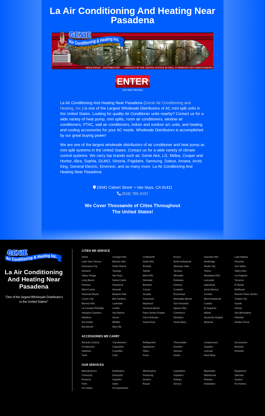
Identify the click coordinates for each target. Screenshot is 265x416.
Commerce (179, 312)
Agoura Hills (179, 308)
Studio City (209, 266)
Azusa (115, 317)
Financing (148, 375)
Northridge (209, 261)
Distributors (118, 371)
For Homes (240, 383)
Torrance (239, 280)
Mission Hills (119, 261)
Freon (146, 355)
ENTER (132, 81)
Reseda (147, 266)
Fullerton (239, 317)
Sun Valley (240, 266)
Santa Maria (179, 322)
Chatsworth (149, 257)
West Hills (148, 275)
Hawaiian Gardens (91, 312)
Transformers (119, 342)
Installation (209, 383)
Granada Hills (211, 257)
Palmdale (178, 280)
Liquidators (179, 371)
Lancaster (209, 280)
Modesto (208, 322)
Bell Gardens (119, 299)
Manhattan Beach (182, 299)
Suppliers (178, 375)
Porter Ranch (119, 266)
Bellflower (240, 289)
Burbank (147, 285)
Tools (84, 355)
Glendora (178, 317)
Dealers (147, 379)
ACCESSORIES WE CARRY (101, 336)
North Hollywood (182, 261)
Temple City (241, 299)
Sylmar (146, 271)
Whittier (116, 322)
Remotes (239, 351)
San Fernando (181, 303)
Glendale (147, 280)
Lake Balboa (241, 257)
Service (177, 383)
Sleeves (177, 351)
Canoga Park (119, 257)
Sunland (86, 271)
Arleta (85, 257)
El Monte (239, 285)
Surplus (239, 379)
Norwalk (116, 289)
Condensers (88, 346)
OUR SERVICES (93, 364)
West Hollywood (212, 299)
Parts (84, 383)
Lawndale (117, 303)
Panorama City (89, 266)
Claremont (148, 299)
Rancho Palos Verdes (246, 294)
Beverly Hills (88, 303)
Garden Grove (242, 322)
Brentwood (87, 326)
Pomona (86, 285)
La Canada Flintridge (93, 308)
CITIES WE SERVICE (96, 250)
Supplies (208, 346)
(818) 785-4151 (134, 193)
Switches (86, 351)
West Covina (88, 289)
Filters (146, 351)
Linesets (208, 351)
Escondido (87, 322)
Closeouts (87, 375)
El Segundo (210, 308)
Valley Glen (241, 271)
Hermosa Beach (151, 308)
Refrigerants (149, 342)
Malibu (207, 312)
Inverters (178, 346)
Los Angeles (241, 275)
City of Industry (150, 317)
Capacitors (118, 346)
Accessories (241, 342)
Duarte (238, 303)
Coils (115, 355)
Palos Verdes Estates (154, 312)
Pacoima (239, 261)
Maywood (148, 303)
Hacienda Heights (213, 317)
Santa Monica (211, 289)
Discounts (117, 375)
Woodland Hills (212, 275)
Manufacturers (89, 371)
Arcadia (147, 294)
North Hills (148, 261)
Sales (115, 383)
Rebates (208, 379)
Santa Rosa (149, 322)
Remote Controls (91, 342)
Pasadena (117, 285)
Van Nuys (117, 275)
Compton (178, 289)
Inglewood (209, 285)
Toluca (207, 271)
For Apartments (120, 388)
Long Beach (88, 280)
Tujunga (116, 271)
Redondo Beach (90, 294)
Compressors (211, 342)
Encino (177, 257)
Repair (146, 383)
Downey (177, 285)
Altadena (86, 317)
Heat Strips (210, 355)
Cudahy (208, 303)
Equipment (240, 371)
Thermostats (179, 342)
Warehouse (210, 375)
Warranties (209, 371)
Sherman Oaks (181, 266)
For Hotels (87, 388)
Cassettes (117, 351)
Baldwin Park (119, 294)
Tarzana (177, 271)
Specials (239, 375)
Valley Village (89, 275)
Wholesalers (149, 371)
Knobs (176, 355)
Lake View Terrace (91, 261)
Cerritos (208, 294)
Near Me (116, 326)
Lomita (116, 308)
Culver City (87, 299)
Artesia (238, 308)
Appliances (149, 346)
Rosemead (179, 294)
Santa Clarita (119, 280)
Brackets (239, 346)
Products (86, 379)
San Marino (118, 312)
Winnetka (178, 275)
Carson (147, 289)
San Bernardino (243, 312)
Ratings (177, 379)
